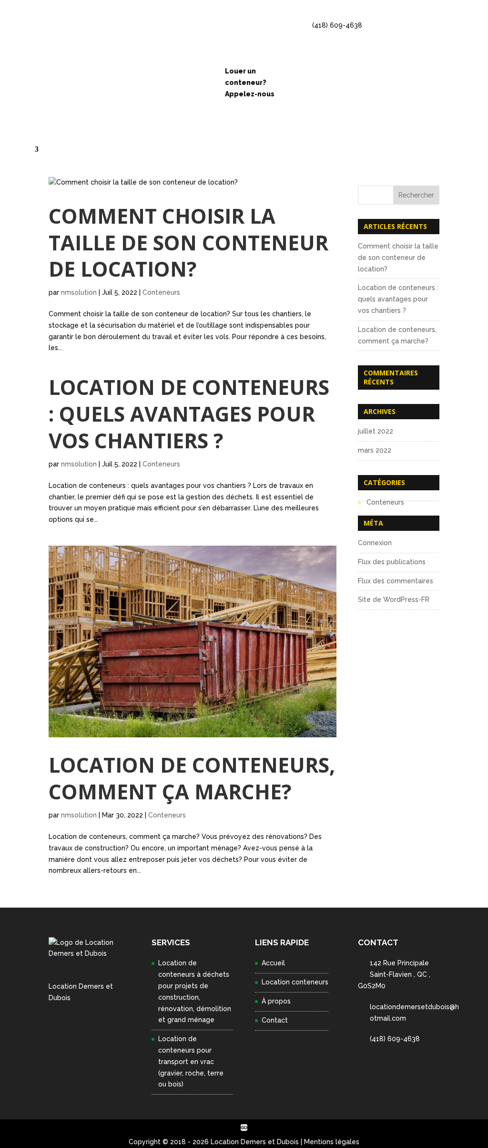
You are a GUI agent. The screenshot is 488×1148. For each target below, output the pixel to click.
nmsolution (79, 292)
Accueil (273, 963)
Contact (32, 149)
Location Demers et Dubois (255, 1142)
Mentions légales (331, 1142)
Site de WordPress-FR (393, 599)
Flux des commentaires (395, 581)
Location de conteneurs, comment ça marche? (192, 778)
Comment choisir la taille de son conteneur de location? (188, 242)
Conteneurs (161, 292)
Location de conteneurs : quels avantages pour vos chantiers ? (189, 414)
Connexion (375, 543)
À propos (276, 1001)
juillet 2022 (375, 431)
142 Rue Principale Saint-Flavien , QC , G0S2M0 (394, 974)
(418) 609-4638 (337, 25)
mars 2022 (374, 450)
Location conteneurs (295, 982)
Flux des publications (392, 562)
